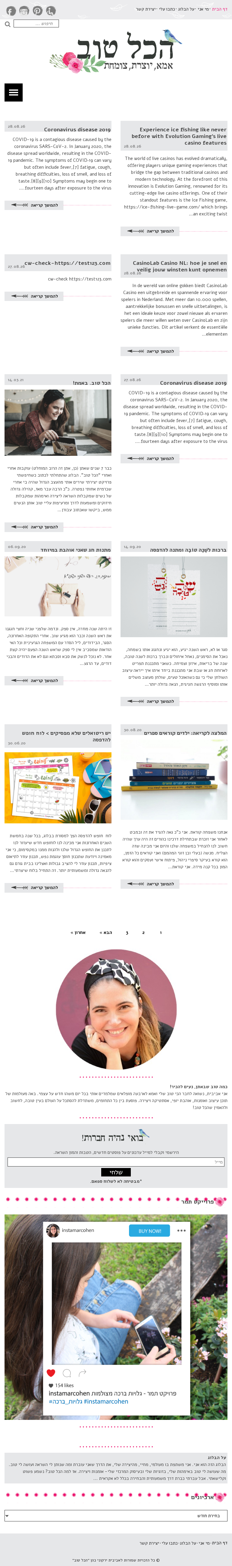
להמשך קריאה (160, 231)
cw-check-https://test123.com (67, 263)
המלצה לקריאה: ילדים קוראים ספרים (185, 733)
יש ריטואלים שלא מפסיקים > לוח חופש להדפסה (66, 736)
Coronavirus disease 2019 (77, 129)
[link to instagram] (24, 11)
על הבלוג (186, 9)
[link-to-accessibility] (51, 11)
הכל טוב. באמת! (92, 383)
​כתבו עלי (167, 9)
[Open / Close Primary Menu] (14, 92)
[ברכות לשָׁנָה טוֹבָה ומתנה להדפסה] (174, 589)
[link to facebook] (11, 11)
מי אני (203, 9)
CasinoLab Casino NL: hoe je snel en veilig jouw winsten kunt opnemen (180, 266)
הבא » (105, 932)
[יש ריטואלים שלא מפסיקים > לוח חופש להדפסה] (58, 773)
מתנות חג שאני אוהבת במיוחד (75, 549)
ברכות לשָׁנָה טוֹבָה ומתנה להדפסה (188, 549)
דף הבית (219, 9)
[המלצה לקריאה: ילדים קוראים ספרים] (174, 772)
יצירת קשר (146, 9)
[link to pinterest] (37, 11)
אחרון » (77, 932)
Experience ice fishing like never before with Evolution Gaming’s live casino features (179, 136)
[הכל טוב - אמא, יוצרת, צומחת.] (116, 49)
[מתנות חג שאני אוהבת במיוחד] (58, 578)
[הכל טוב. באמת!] (58, 415)
